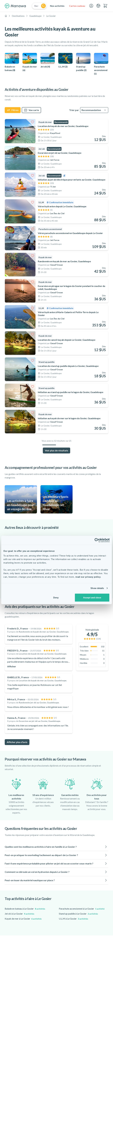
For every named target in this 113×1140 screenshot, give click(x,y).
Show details (97, 588)
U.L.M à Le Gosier (73, 918)
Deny (56, 597)
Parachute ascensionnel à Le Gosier (81, 908)
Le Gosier (51, 15)
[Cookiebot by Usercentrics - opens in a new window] (97, 540)
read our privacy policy (88, 576)
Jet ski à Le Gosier (19, 913)
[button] (56, 847)
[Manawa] (15, 6)
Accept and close (92, 597)
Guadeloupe (35, 15)
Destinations (18, 15)
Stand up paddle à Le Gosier (78, 913)
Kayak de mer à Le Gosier (23, 918)
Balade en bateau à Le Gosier (25, 908)
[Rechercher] (43, 6)
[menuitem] (57, 6)
